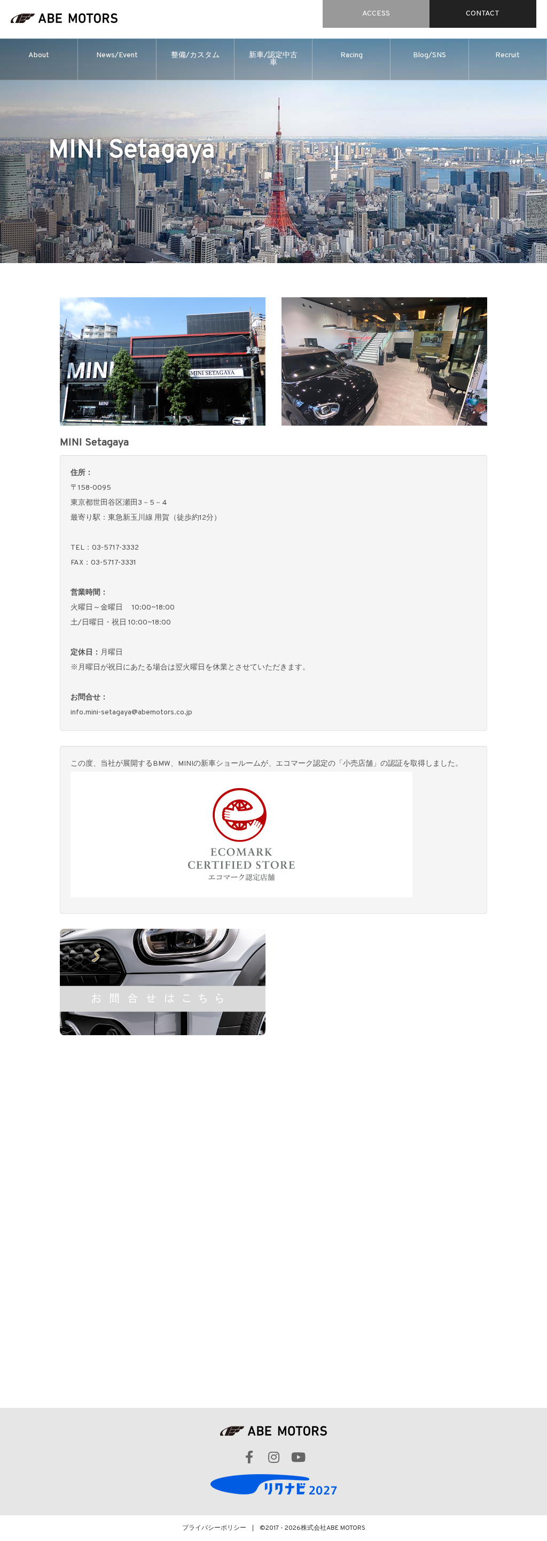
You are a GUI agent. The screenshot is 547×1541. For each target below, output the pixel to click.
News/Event (117, 55)
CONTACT (482, 13)
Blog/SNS (429, 55)
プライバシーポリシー (214, 1528)
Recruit (507, 55)
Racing (351, 55)
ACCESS (376, 13)
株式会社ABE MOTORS (333, 1528)
